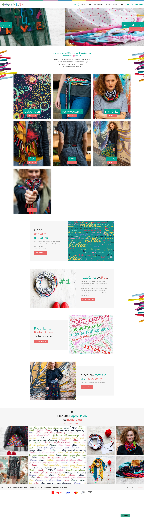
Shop (89, 4)
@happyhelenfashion (72, 423)
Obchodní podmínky (34, 487)
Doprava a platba (46, 487)
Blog (108, 4)
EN (122, 4)
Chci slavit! (39, 253)
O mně (83, 4)
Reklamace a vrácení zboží (60, 487)
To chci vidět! (86, 299)
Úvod (76, 4)
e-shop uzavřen (41, 29)
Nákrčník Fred (98, 4)
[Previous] (2, 26)
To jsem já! (86, 387)
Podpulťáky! (39, 341)
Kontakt (115, 4)
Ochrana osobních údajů (20, 487)
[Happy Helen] (13, 4)
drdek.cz (140, 487)
